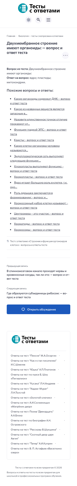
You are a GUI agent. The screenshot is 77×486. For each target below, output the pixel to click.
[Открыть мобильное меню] (48, 19)
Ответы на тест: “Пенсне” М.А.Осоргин (33, 355)
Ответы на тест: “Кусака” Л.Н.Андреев (33, 383)
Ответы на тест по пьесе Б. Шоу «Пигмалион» (29, 376)
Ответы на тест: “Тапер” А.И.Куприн (32, 443)
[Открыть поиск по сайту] (38, 19)
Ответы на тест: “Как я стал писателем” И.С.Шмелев (33, 362)
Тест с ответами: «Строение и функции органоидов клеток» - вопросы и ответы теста (38, 243)
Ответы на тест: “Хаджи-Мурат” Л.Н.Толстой (29, 390)
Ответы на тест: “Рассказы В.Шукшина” (34, 429)
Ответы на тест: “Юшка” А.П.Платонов (33, 369)
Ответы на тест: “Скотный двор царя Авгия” (32, 436)
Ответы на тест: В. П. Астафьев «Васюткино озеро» (36, 450)
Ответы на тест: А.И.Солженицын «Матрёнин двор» (30, 404)
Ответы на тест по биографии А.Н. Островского (31, 422)
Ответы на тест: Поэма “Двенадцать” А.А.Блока (32, 413)
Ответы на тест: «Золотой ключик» (31, 397)
